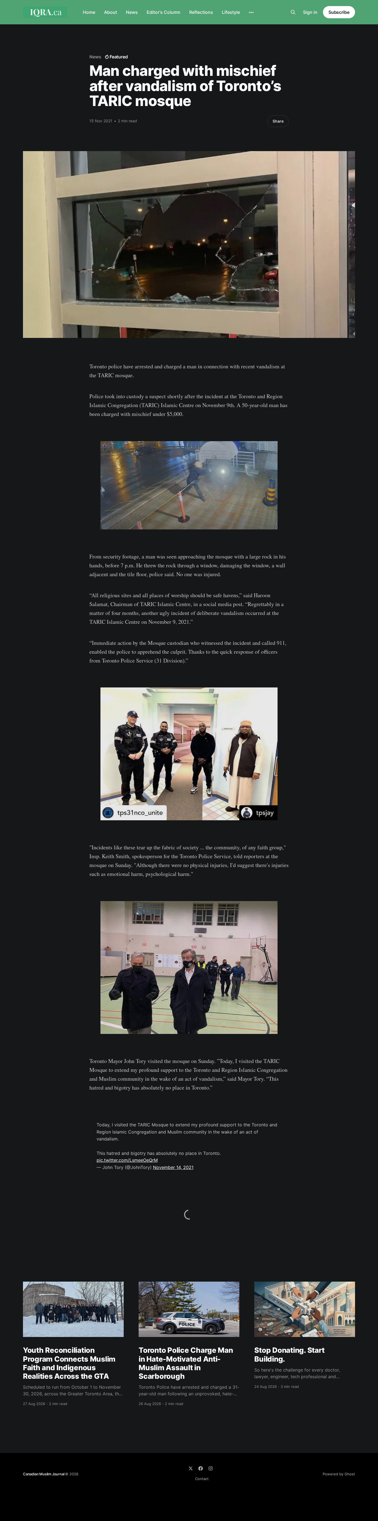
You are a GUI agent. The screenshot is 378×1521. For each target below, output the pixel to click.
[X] (190, 1468)
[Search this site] (293, 12)
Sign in (310, 12)
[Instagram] (210, 1468)
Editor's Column (163, 12)
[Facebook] (200, 1468)
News (132, 12)
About (110, 12)
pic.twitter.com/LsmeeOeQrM (127, 1160)
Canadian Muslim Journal (44, 1474)
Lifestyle (231, 12)
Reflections (201, 12)
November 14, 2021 (173, 1167)
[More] (251, 12)
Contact (202, 1478)
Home (89, 12)
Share (278, 121)
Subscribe (338, 12)
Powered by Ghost (339, 1474)
